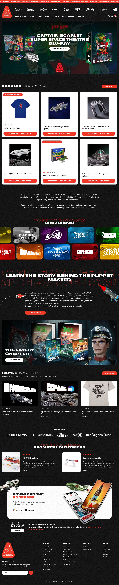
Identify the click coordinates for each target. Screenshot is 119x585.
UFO (44, 554)
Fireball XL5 (46, 559)
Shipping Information (70, 554)
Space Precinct (47, 567)
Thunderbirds (47, 547)
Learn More (35, 312)
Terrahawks (46, 569)
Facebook (106, 547)
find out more (7, 1)
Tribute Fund (67, 549)
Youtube (105, 554)
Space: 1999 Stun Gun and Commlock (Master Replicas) (95, 128)
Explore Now (59, 37)
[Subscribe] (31, 573)
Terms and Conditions (70, 562)
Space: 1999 (46, 552)
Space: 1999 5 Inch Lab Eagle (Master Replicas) (56, 128)
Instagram (106, 549)
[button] (49, 16)
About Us (66, 547)
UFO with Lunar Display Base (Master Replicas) (95, 175)
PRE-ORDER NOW (45, 1)
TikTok (105, 557)
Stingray (45, 557)
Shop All (109, 86)
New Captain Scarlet (49, 564)
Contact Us (66, 564)
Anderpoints (87, 549)
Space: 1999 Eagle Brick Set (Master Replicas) (20, 174)
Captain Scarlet (48, 549)
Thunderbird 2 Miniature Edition (54, 175)
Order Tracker (87, 547)
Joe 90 (45, 562)
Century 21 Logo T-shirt (11, 128)
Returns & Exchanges (69, 557)
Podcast (105, 552)
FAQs (64, 559)
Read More (109, 373)
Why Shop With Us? (69, 552)
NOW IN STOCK (81, 1)
